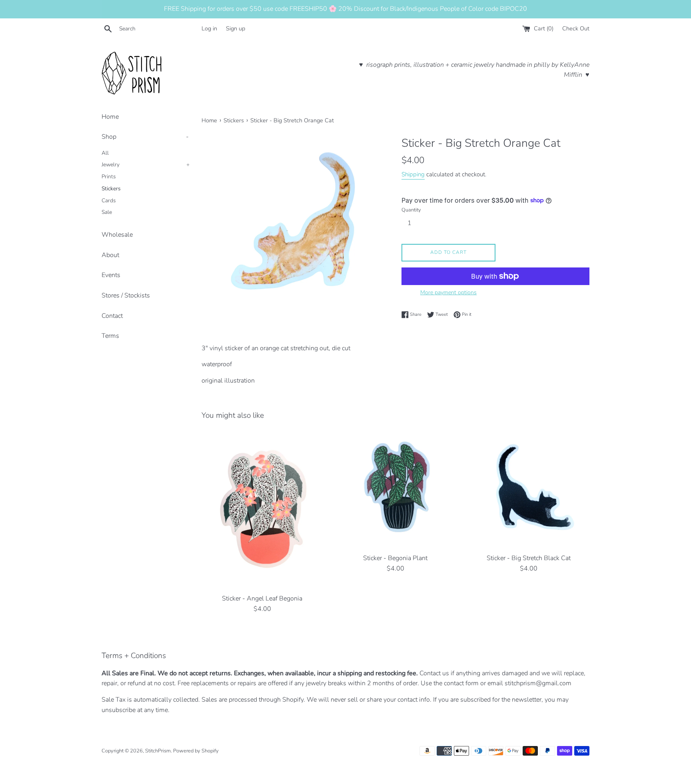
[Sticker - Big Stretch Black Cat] (528, 488)
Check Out (575, 28)
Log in (209, 28)
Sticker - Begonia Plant (395, 558)
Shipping (413, 174)
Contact (112, 315)
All (105, 153)
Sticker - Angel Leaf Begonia (262, 598)
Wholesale (117, 234)
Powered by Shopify (196, 750)
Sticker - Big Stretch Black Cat (529, 558)
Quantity (411, 209)
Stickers (111, 188)
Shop (145, 136)
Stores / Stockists (126, 295)
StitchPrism (158, 750)
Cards (109, 200)
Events (111, 275)
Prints (109, 176)
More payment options (448, 292)
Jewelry (146, 164)
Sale (107, 212)
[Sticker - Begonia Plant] (395, 488)
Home (110, 116)
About (110, 255)
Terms (110, 335)
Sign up (235, 28)
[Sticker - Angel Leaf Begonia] (262, 509)
